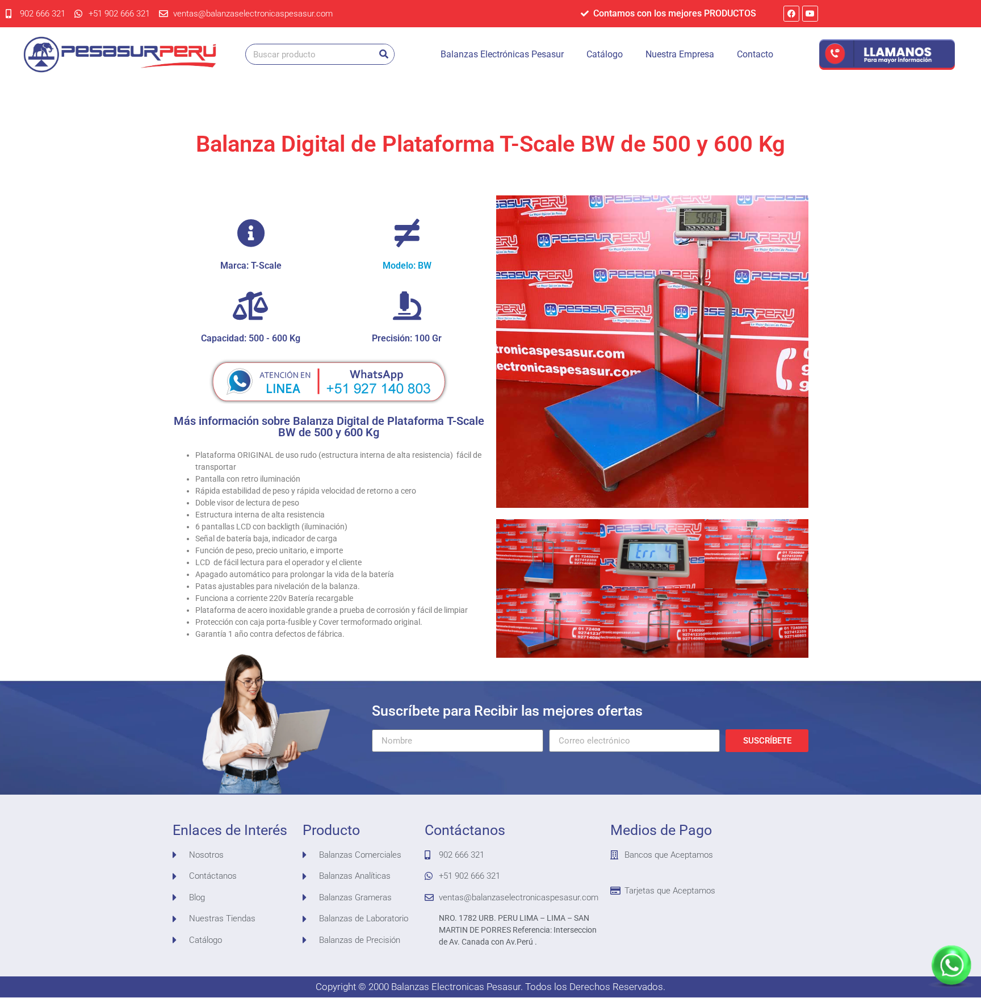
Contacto (755, 54)
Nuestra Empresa (679, 54)
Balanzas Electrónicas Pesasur (502, 54)
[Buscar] (383, 54)
